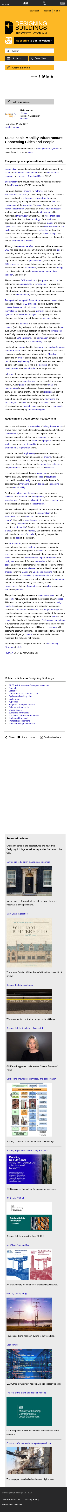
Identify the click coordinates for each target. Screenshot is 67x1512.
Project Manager (51, 609)
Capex (50, 223)
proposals (22, 194)
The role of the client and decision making (26, 1393)
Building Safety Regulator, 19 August (24, 1028)
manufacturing (37, 271)
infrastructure (11, 194)
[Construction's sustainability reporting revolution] (29, 1473)
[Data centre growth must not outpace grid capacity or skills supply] (29, 1378)
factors (57, 209)
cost (54, 201)
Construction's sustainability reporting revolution (29, 1443)
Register (47, 11)
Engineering (52, 643)
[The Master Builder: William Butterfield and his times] (29, 967)
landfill (40, 550)
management (38, 496)
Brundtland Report (35, 176)
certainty (45, 464)
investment (50, 216)
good (50, 347)
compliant (49, 209)
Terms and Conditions (12, 1504)
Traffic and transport (18, 718)
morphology (34, 219)
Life (20, 647)
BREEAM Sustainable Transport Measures (29, 685)
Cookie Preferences (11, 1499)
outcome (56, 464)
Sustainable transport (19, 713)
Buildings (48, 678)
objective (24, 323)
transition (21, 523)
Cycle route (14, 699)
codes (40, 477)
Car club (12, 688)
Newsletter (34, 11)
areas (54, 300)
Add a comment (29, 737)
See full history (12, 127)
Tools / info (40, 58)
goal (39, 205)
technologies (11, 311)
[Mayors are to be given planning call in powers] (29, 895)
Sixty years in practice (17, 914)
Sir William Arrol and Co (18, 1245)
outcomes (59, 579)
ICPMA (23, 113)
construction (51, 271)
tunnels (30, 534)
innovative (24, 484)
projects (27, 191)
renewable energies (28, 314)
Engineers (52, 557)
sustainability (55, 161)
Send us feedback (52, 737)
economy (9, 176)
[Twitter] (43, 76)
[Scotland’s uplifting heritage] (29, 1279)
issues (21, 347)
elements (43, 365)
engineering (23, 361)
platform (31, 547)
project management (43, 418)
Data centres (13, 1345)
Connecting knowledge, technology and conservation (31, 1079)
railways (39, 191)
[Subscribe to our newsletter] (29, 44)
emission (47, 318)
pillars (7, 172)
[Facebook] (39, 76)
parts (21, 385)
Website (23, 118)
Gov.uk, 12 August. (16, 1293)
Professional (47, 620)
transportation (43, 148)
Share (11, 737)
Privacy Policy (32, 1499)
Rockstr (15, 185)
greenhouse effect (25, 246)
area (20, 358)
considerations (51, 226)
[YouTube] (51, 76)
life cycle (32, 575)
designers (9, 561)
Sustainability (11, 169)
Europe (10, 374)
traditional (30, 568)
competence (60, 620)
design (53, 233)
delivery (34, 609)
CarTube (13, 691)
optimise (24, 575)
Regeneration (11, 586)
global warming (36, 260)
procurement (21, 609)
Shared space (15, 710)
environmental (22, 294)
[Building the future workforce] (29, 1013)
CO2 (7, 250)
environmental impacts (22, 240)
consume (29, 516)
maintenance (44, 212)
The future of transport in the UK (24, 715)
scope (55, 280)
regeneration (24, 448)
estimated (43, 230)
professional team (46, 595)
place (30, 152)
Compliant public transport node (23, 693)
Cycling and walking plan (20, 696)
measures (41, 473)
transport (9, 275)
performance (11, 205)
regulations (51, 477)
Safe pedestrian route (19, 707)
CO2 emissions (12, 264)
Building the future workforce (20, 985)
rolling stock (35, 500)
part (44, 280)
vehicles (9, 496)
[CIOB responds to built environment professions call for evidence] (29, 1425)
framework (58, 406)
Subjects (16, 58)
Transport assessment (19, 721)
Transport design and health (22, 723)
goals (50, 385)
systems (55, 148)
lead (7, 444)
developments (11, 368)
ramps (32, 531)
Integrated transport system (22, 704)
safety (40, 347)
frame (34, 440)
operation (27, 205)
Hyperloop (13, 702)
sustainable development (25, 172)
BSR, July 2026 (14, 1198)
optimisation (33, 161)
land (49, 219)
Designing (34, 678)
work (24, 402)
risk (58, 250)
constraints (52, 627)
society (22, 176)
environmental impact (35, 557)
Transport (9, 300)
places (8, 531)
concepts (42, 437)
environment (53, 172)
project (46, 233)
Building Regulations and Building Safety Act (27, 1150)
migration (40, 311)
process (19, 589)
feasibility (9, 606)
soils (7, 554)
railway (8, 209)
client (10, 599)
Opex (7, 226)
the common (34, 409)
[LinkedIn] (47, 76)
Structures (10, 647)
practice (8, 572)
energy (60, 267)
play (49, 586)
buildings (53, 354)
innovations (50, 399)
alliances (44, 402)
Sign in (57, 11)
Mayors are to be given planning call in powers (28, 862)
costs (13, 226)
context (8, 307)
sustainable (29, 368)
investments (43, 198)
